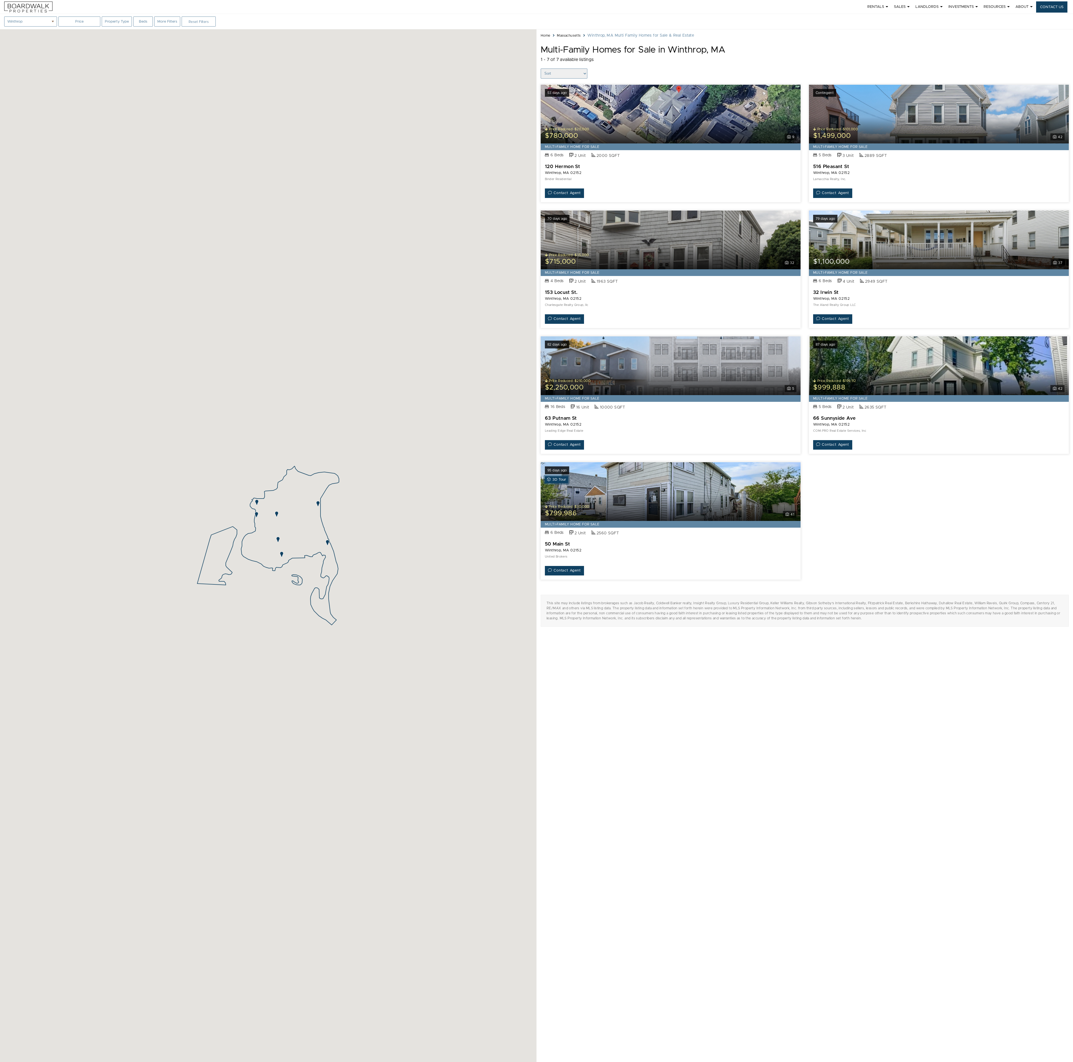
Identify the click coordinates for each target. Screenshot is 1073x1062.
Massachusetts (569, 35)
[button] (256, 515)
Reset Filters (199, 21)
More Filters (167, 21)
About (1022, 7)
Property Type (117, 21)
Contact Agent (567, 193)
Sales (900, 7)
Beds (146, 23)
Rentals (875, 7)
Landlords (927, 7)
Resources (995, 7)
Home (545, 35)
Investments (961, 7)
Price (79, 23)
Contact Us (1051, 7)
